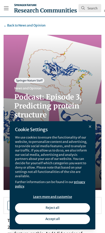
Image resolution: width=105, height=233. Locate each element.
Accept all (52, 219)
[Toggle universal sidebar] (6, 8)
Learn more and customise (52, 197)
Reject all (52, 208)
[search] (89, 8)
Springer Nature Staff (29, 80)
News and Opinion (25, 25)
